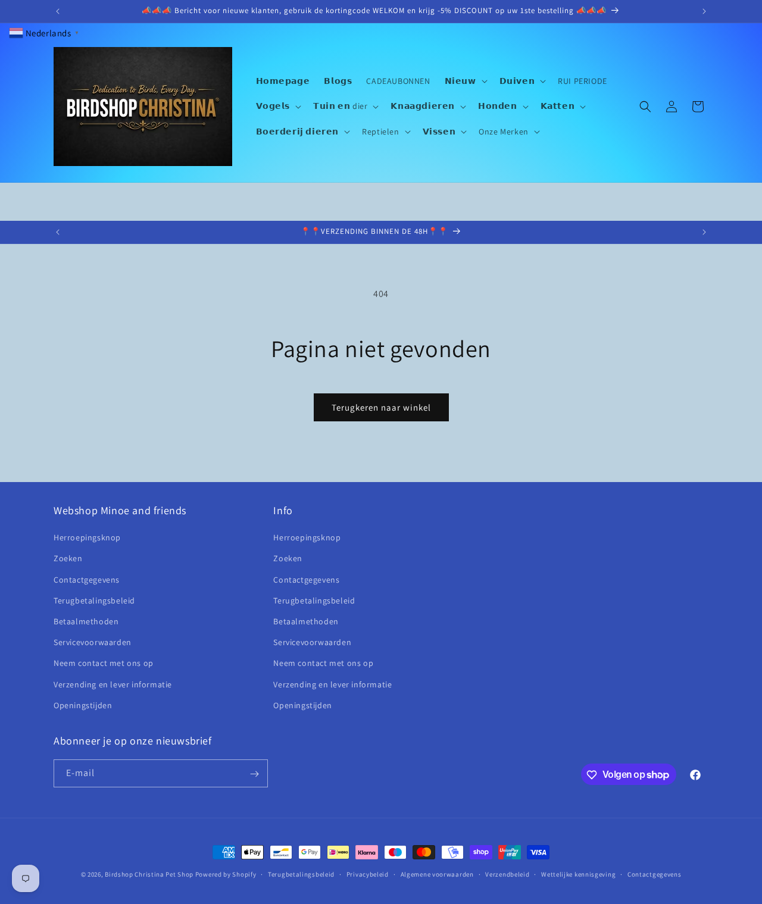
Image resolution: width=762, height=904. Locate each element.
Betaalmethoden (86, 621)
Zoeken (68, 558)
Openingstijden (83, 705)
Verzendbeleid (507, 873)
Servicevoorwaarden (93, 642)
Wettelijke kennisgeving (578, 873)
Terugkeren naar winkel (381, 407)
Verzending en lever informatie (113, 684)
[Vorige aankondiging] (58, 11)
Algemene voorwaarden (437, 873)
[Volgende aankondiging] (704, 11)
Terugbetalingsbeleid (94, 600)
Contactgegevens (87, 579)
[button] (465, 80)
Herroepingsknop (87, 538)
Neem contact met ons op (104, 663)
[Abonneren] (254, 774)
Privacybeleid (367, 873)
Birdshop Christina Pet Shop (149, 874)
